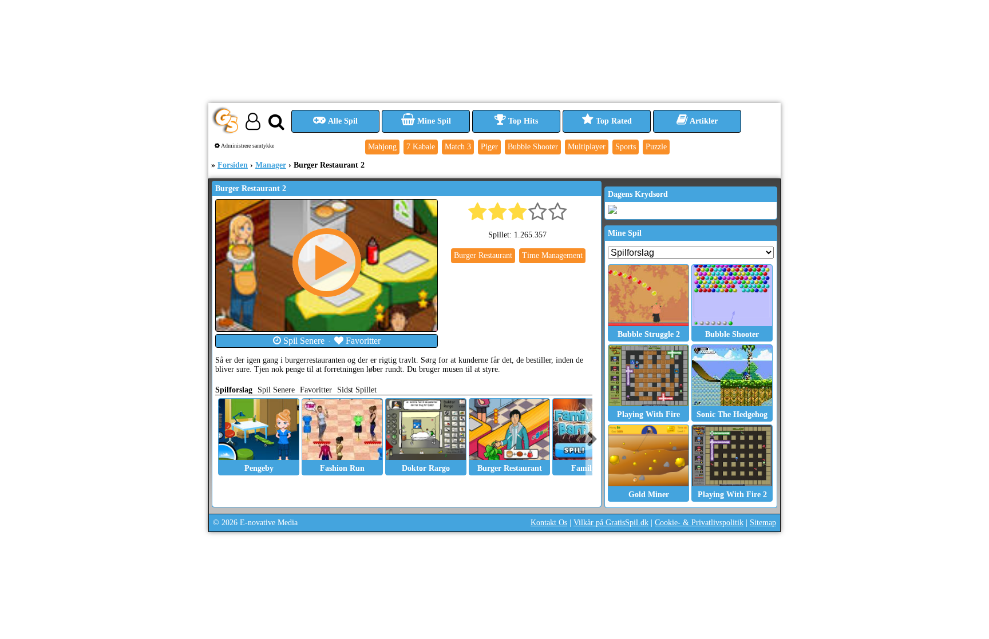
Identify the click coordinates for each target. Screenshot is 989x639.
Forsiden (232, 165)
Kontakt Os (549, 522)
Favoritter (362, 341)
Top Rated (613, 121)
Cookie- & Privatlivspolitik (699, 522)
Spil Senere (303, 341)
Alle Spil (342, 121)
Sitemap (763, 522)
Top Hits (522, 121)
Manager (270, 165)
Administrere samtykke (247, 145)
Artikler (703, 121)
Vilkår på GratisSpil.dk (610, 522)
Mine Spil (433, 121)
